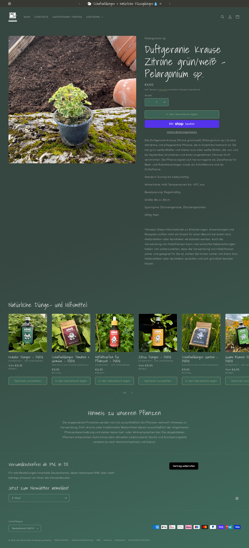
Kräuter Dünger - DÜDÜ (25, 357)
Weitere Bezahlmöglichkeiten (182, 132)
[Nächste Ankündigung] (169, 4)
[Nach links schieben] (117, 393)
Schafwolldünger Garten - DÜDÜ (200, 359)
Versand (163, 89)
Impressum (120, 540)
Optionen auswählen (27, 380)
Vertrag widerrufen (184, 466)
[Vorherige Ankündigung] (79, 4)
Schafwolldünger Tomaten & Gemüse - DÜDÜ (70, 359)
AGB (98, 540)
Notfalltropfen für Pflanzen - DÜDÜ (107, 359)
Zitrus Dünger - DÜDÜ (155, 357)
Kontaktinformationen (139, 540)
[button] (94, 16)
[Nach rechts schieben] (132, 393)
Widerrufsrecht (61, 540)
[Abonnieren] (65, 498)
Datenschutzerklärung (82, 540)
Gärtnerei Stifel (24, 540)
